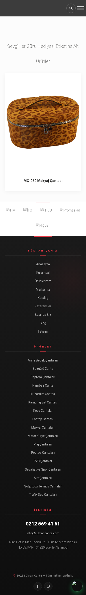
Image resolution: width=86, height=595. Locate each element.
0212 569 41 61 (43, 524)
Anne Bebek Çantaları (43, 360)
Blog (43, 323)
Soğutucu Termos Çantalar (43, 486)
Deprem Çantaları (43, 377)
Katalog (43, 297)
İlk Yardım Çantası (43, 394)
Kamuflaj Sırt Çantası (43, 402)
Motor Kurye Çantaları (43, 436)
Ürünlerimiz (43, 281)
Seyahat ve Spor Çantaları (43, 469)
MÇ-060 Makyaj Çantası (43, 181)
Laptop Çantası (42, 419)
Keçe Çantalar (43, 410)
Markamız (43, 289)
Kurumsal (43, 272)
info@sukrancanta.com (43, 533)
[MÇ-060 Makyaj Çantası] (43, 122)
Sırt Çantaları (43, 478)
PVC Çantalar (43, 461)
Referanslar (43, 306)
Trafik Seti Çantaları (43, 494)
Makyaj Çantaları (42, 427)
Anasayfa (43, 264)
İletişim (43, 331)
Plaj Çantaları (43, 444)
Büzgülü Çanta (43, 368)
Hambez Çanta (42, 385)
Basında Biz (43, 314)
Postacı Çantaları (43, 452)
